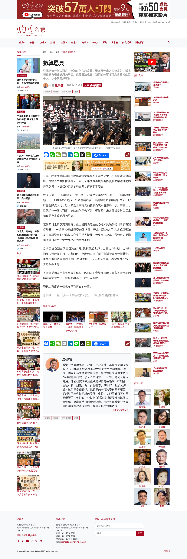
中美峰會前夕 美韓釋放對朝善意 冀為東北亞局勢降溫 (28, 119)
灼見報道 (21, 151)
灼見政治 (21, 112)
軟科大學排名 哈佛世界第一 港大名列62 (160, 175)
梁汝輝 (156, 316)
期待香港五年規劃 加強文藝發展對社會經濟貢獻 (161, 325)
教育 (32, 42)
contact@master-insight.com (74, 542)
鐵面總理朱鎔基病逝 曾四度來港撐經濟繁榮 (161, 265)
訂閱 (140, 533)
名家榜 (114, 42)
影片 (105, 42)
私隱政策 (167, 551)
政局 (21, 42)
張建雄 (156, 208)
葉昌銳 (156, 87)
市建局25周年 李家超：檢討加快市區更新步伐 (161, 235)
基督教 (47, 92)
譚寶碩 (156, 163)
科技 (94, 42)
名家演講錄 (22, 76)
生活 (63, 42)
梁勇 (155, 361)
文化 (42, 42)
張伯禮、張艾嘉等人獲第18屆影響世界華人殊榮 (75, 327)
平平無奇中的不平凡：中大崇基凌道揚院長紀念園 (161, 355)
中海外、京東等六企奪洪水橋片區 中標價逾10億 (28, 158)
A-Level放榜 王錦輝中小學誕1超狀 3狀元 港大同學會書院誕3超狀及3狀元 (160, 193)
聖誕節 (56, 92)
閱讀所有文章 (120, 410)
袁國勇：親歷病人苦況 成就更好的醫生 (161, 130)
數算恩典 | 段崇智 (68, 52)
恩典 (76, 92)
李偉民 (156, 331)
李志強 (156, 250)
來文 (155, 225)
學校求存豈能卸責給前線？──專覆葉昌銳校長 (161, 220)
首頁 (44, 52)
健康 (73, 42)
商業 (84, 42)
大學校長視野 (92, 85)
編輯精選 (157, 240)
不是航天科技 (159, 248)
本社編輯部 (25, 87)
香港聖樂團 (66, 92)
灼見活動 (126, 42)
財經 (53, 42)
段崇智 (59, 85)
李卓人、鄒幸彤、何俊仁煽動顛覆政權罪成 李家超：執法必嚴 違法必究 (161, 343)
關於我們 (140, 42)
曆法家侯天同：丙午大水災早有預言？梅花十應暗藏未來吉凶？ (28, 494)
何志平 (156, 102)
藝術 (57, 52)
